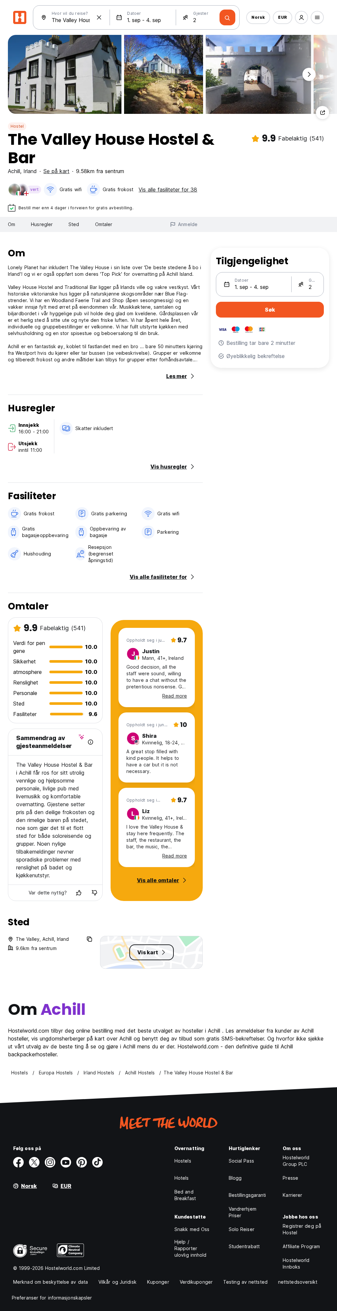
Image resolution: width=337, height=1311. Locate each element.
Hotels (181, 1178)
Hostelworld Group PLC (296, 1161)
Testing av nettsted (245, 1282)
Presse (290, 1178)
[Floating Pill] (309, 74)
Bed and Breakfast (185, 1195)
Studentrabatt (244, 1246)
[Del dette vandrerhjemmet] (322, 112)
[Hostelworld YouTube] (66, 1162)
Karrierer (292, 1195)
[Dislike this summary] (94, 892)
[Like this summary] (78, 892)
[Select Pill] (301, 17)
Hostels (182, 1161)
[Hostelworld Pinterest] (81, 1162)
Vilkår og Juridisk (117, 1282)
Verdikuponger (196, 1282)
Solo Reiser (241, 1229)
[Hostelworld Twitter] (34, 1162)
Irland (30, 171)
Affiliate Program (301, 1246)
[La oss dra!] (227, 17)
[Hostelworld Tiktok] (97, 1162)
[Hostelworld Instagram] (50, 1162)
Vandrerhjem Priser (242, 1212)
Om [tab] (11, 224)
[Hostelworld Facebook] (18, 1162)
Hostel (17, 126)
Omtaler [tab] (104, 224)
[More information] (90, 742)
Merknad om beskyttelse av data (50, 1282)
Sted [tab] (73, 224)
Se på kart (56, 171)
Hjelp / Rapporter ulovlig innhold (190, 1248)
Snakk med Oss (191, 1229)
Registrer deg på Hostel (302, 1229)
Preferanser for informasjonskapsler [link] (52, 1297)
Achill (14, 171)
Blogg (235, 1178)
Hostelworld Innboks (296, 1263)
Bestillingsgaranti (247, 1195)
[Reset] (99, 17)
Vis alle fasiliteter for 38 (168, 189)
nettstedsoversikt (298, 1282)
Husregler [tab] (42, 224)
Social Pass (241, 1161)
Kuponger (158, 1282)
